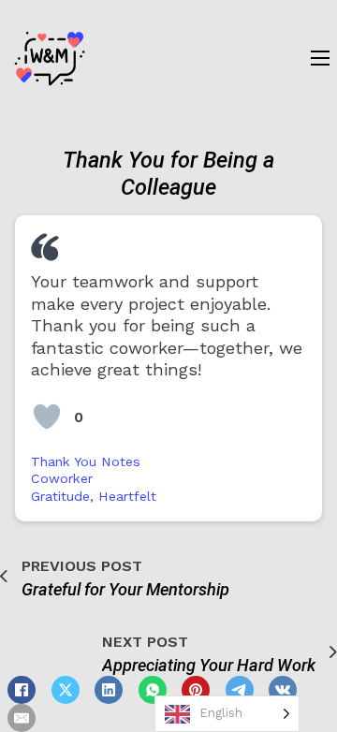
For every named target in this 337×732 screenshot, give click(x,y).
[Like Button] (47, 417)
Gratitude (60, 496)
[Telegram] (240, 690)
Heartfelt (127, 496)
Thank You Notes (85, 461)
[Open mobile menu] (320, 58)
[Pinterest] (196, 690)
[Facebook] (21, 690)
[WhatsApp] (153, 690)
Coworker (62, 478)
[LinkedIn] (109, 690)
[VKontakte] (283, 690)
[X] (65, 690)
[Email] (21, 718)
